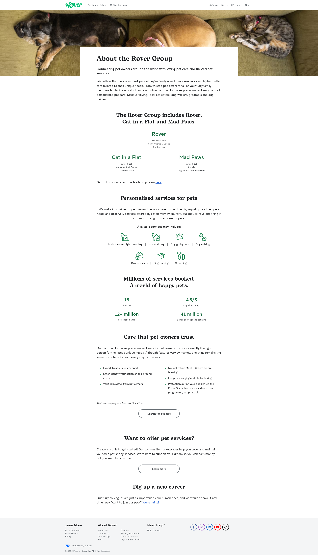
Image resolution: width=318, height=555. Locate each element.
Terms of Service (129, 536)
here (158, 182)
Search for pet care (159, 413)
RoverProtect (72, 533)
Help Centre (153, 530)
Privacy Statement (130, 533)
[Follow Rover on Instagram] (201, 527)
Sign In (224, 4)
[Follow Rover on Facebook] (193, 527)
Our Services (120, 4)
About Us (103, 530)
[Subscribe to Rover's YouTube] (217, 527)
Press (101, 539)
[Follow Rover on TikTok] (225, 527)
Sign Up (214, 4)
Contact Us (103, 533)
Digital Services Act (130, 539)
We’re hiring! (150, 502)
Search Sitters (99, 4)
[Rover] (74, 5)
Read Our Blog (72, 530)
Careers (125, 530)
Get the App (104, 536)
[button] (246, 4)
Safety (68, 536)
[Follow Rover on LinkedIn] (209, 527)
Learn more (159, 468)
